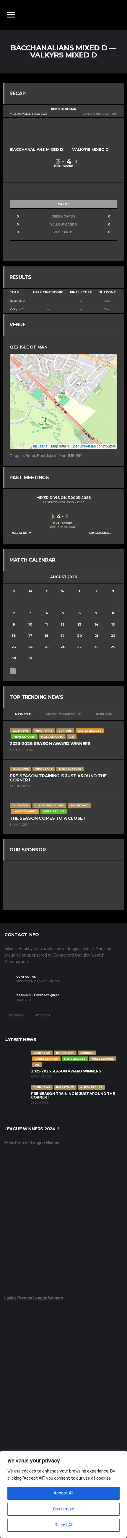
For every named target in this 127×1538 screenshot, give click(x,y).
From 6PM (23, 999)
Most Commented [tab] (64, 714)
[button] (63, 395)
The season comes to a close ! (47, 818)
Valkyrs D (16, 309)
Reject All (64, 1525)
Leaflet (42, 445)
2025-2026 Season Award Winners (50, 743)
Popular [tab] (104, 714)
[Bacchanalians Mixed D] (36, 137)
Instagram (41, 1015)
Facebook (17, 1015)
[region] (63, 1494)
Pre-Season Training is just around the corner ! (58, 778)
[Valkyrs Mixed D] (90, 137)
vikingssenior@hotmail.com (38, 981)
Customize (63, 1509)
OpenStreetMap (83, 445)
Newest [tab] (23, 714)
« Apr (13, 671)
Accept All (63, 1493)
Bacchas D (17, 301)
